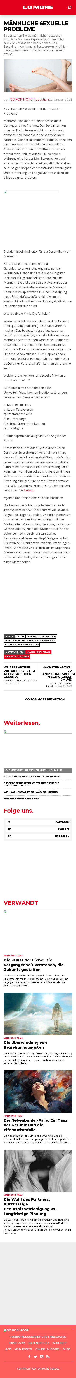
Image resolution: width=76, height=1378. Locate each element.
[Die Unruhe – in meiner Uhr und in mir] (38, 751)
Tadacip (29, 490)
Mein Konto (23, 1349)
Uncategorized (17, 656)
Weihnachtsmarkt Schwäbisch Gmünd (31, 792)
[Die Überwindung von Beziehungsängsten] (38, 1014)
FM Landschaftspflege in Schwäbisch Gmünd (58, 675)
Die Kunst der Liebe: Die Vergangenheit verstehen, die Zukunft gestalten (34, 965)
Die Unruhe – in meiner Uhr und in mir (34, 770)
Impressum (17, 1343)
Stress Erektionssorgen (22, 644)
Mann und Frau (38, 652)
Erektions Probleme (41, 640)
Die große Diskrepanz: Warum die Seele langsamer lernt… (31, 784)
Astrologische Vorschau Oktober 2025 (32, 776)
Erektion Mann (15, 640)
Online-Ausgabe (47, 1349)
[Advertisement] (38, 605)
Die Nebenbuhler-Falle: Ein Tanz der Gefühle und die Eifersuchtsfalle (36, 1125)
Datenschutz (38, 1343)
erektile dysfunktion (41, 636)
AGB (8, 1349)
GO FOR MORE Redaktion (29, 99)
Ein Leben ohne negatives (21, 798)
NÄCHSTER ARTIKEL (57, 667)
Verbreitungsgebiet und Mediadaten (38, 1337)
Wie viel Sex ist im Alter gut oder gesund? (19, 674)
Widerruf (59, 1343)
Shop (67, 1349)
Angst (20, 636)
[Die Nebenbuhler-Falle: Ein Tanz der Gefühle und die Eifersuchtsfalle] (38, 1091)
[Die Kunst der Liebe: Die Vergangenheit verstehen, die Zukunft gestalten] (38, 931)
